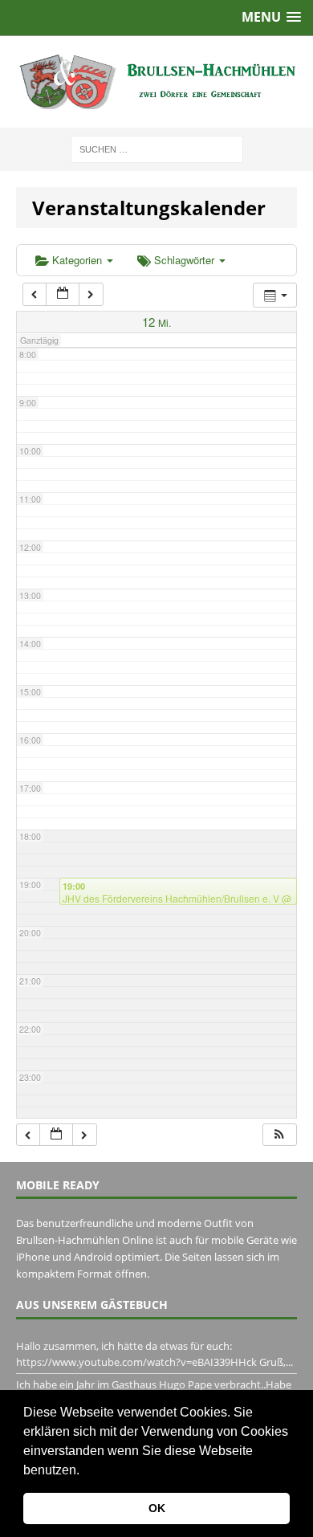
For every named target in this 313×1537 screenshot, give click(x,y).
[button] (85, 1471)
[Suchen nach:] (157, 148)
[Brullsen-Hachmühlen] (156, 82)
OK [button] (156, 1508)
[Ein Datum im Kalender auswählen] (62, 294)
